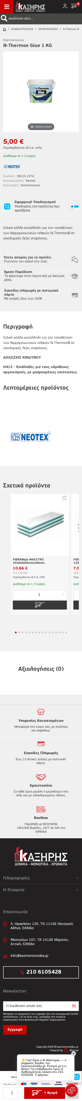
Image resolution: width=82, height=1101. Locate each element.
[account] (65, 6)
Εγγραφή (15, 1030)
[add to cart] (40, 605)
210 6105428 (43, 972)
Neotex (31, 181)
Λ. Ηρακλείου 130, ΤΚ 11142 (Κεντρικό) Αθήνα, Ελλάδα (42, 926)
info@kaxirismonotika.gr (30, 956)
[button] (4, 18)
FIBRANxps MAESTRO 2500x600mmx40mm (29, 561)
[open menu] (6, 6)
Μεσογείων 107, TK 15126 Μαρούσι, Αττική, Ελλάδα (40, 942)
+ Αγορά (50, 1093)
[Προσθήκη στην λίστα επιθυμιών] (64, 498)
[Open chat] (71, 1090)
